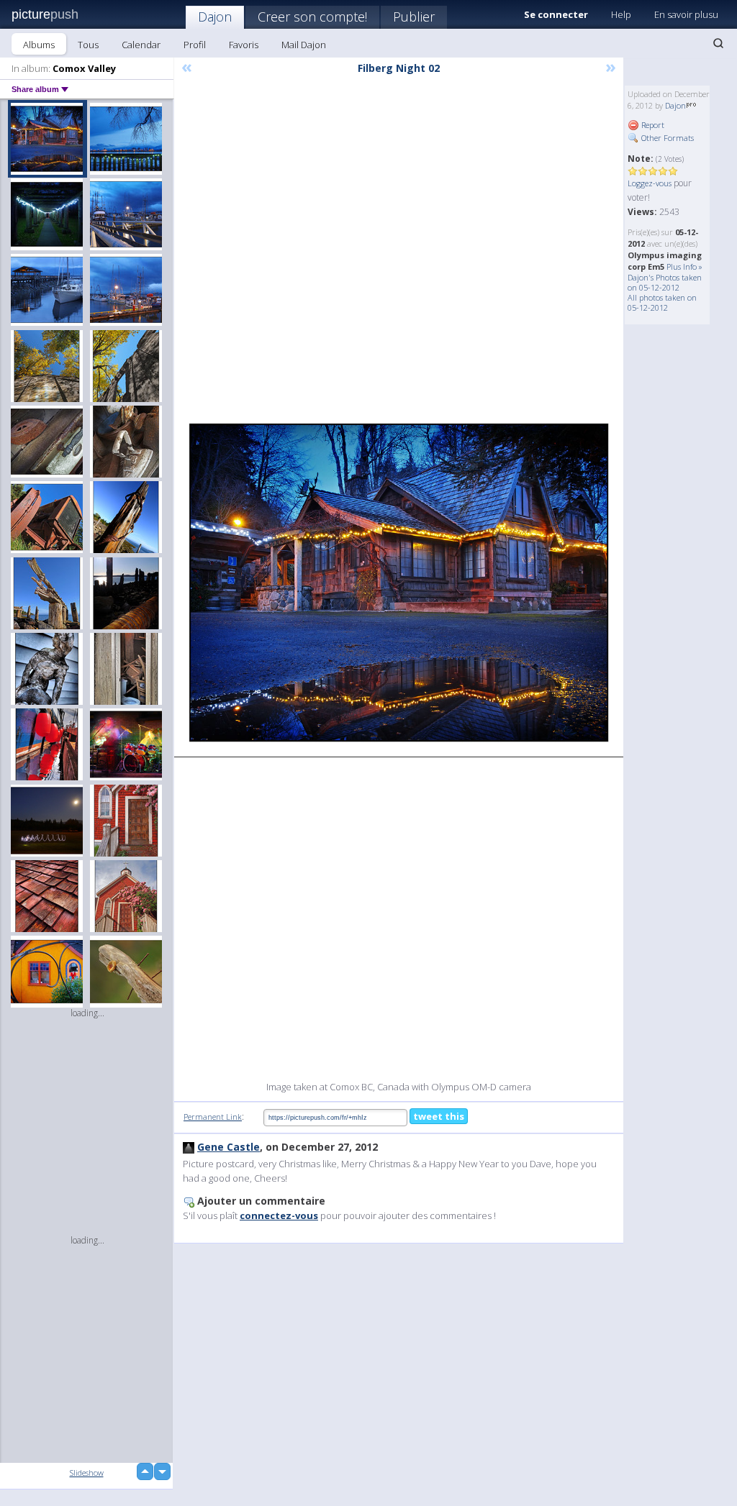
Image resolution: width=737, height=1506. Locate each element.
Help (621, 14)
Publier (414, 16)
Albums (39, 44)
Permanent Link (213, 1116)
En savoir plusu (686, 14)
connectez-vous (279, 1215)
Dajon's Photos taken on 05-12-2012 (665, 282)
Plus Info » (684, 266)
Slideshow (87, 1472)
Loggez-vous (650, 183)
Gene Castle (228, 1147)
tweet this (438, 1116)
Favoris (243, 44)
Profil (195, 44)
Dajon (215, 16)
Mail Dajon (303, 44)
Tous (88, 44)
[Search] (718, 43)
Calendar (141, 44)
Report (651, 124)
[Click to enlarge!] (398, 583)
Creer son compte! (312, 16)
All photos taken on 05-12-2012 (662, 302)
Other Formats (666, 137)
